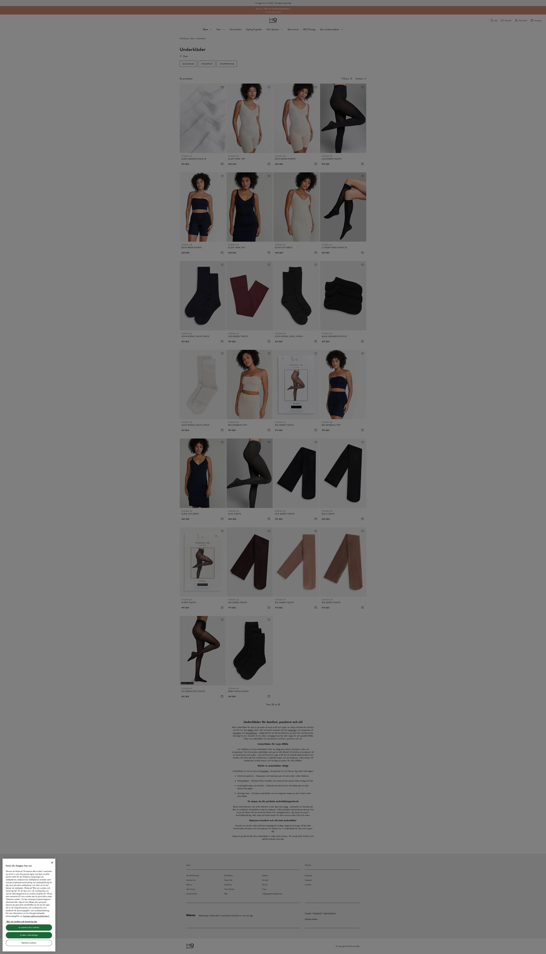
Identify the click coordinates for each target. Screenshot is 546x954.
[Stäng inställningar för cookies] (52, 862)
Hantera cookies (29, 943)
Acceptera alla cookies (28, 927)
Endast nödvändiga (29, 935)
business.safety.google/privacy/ (36, 916)
